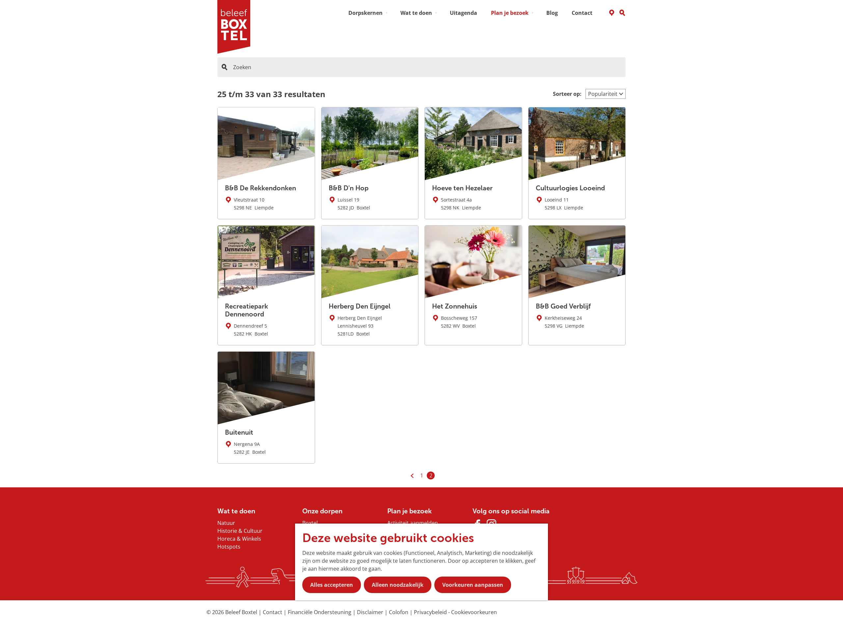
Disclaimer (371, 612)
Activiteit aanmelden (412, 523)
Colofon (399, 612)
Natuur (226, 523)
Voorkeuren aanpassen (472, 584)
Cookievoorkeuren (474, 612)
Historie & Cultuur (239, 530)
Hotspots (228, 546)
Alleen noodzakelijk (397, 584)
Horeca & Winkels (239, 538)
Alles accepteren (331, 584)
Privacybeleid (431, 612)
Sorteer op (567, 93)
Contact (273, 612)
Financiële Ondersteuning (320, 612)
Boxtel (310, 523)
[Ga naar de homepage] (236, 27)
